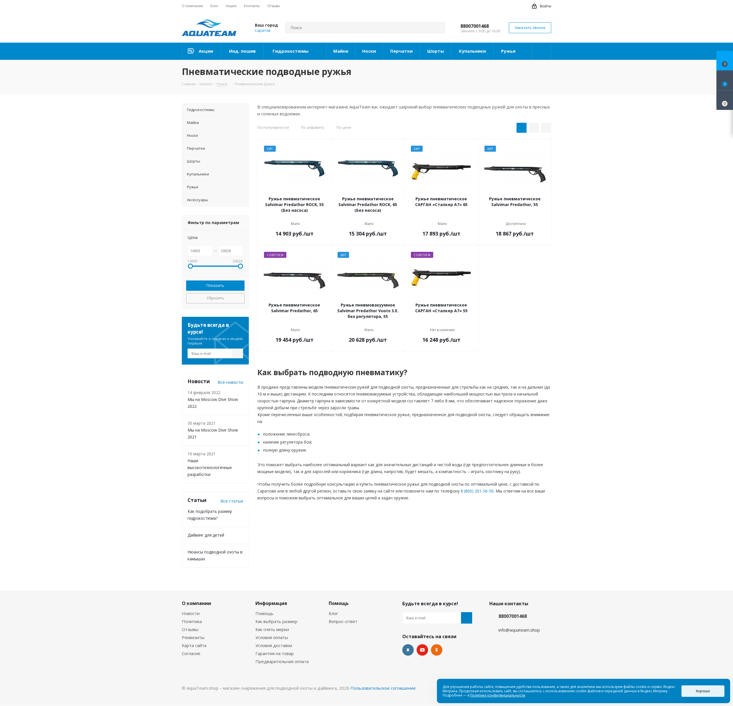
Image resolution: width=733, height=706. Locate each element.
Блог (333, 613)
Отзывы (190, 629)
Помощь (264, 613)
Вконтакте (408, 650)
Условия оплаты (271, 637)
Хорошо (703, 691)
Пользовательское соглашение (383, 688)
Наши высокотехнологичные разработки (210, 467)
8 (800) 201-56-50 (477, 491)
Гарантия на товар (274, 653)
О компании (196, 603)
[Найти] (438, 27)
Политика (192, 621)
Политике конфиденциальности (497, 695)
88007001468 (474, 26)
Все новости (230, 382)
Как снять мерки (272, 629)
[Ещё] (541, 51)
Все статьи (231, 501)
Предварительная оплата (282, 661)
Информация (271, 603)
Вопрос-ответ (343, 621)
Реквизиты (193, 637)
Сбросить (215, 297)
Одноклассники (436, 650)
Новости (191, 613)
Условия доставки (273, 645)
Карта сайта (194, 645)
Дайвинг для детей (206, 535)
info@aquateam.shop (519, 630)
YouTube (422, 650)
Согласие (191, 653)
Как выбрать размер (276, 621)
